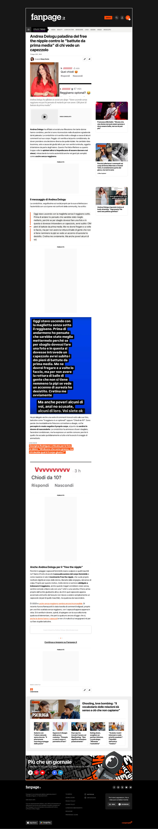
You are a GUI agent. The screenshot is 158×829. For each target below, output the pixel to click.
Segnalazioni (70, 797)
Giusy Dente (45, 59)
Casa (87, 30)
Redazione (69, 811)
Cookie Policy (70, 804)
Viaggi (99, 30)
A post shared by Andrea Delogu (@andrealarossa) (60, 630)
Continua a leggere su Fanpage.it (60, 642)
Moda (53, 30)
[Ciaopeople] (127, 823)
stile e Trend (39, 29)
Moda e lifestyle (35, 684)
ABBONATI (108, 17)
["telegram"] (60, 772)
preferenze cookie (72, 815)
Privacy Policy (70, 801)
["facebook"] (54, 772)
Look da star (69, 30)
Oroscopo (107, 30)
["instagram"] (36, 772)
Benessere (79, 30)
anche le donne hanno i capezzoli (44, 618)
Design (93, 30)
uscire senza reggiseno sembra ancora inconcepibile (60, 603)
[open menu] (28, 29)
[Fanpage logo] (45, 17)
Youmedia (69, 794)
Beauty (59, 30)
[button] (89, 59)
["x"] (48, 772)
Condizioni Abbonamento (74, 808)
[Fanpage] (33, 787)
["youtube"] (42, 772)
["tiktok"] (30, 772)
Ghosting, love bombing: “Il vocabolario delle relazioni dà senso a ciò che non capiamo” (101, 707)
